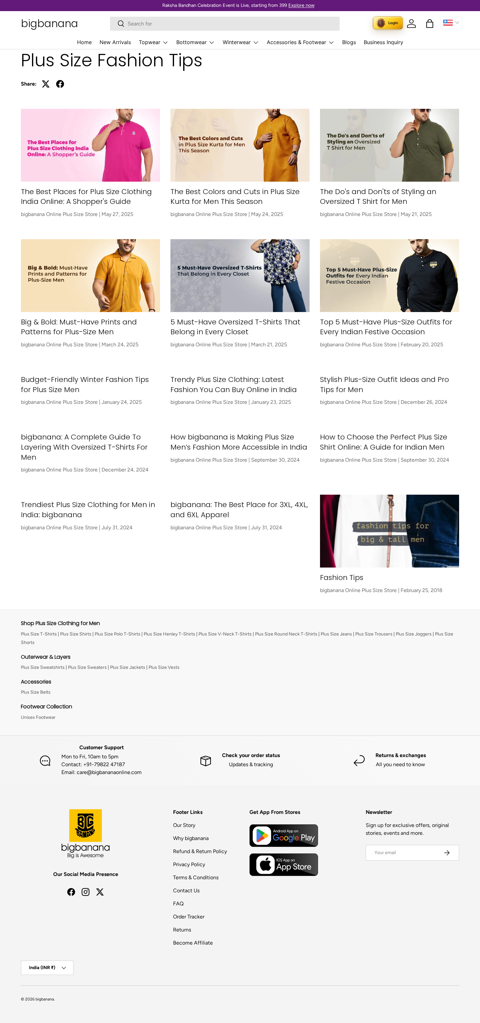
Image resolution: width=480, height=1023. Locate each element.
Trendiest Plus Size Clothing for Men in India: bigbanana (88, 510)
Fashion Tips (341, 577)
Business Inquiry (383, 42)
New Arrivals (115, 42)
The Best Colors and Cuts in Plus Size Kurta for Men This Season (235, 197)
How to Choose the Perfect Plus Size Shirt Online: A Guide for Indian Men (383, 442)
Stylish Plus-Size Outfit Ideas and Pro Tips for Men (384, 384)
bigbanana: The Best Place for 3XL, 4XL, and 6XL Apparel (239, 510)
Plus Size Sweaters (87, 667)
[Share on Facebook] (60, 84)
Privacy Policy (189, 864)
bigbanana (45, 999)
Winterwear (237, 42)
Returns (182, 930)
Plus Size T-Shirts (39, 634)
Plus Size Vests (164, 667)
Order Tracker (188, 917)
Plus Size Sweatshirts (43, 667)
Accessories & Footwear (296, 42)
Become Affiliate (193, 943)
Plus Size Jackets (127, 667)
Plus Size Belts (36, 692)
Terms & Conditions (195, 877)
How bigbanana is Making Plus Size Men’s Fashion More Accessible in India (238, 442)
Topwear (149, 42)
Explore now (301, 5)
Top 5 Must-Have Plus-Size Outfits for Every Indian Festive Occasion (386, 327)
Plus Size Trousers (373, 634)
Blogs (349, 42)
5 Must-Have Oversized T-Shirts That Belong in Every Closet (235, 327)
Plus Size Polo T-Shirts (117, 634)
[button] (430, 23)
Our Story (184, 825)
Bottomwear (191, 42)
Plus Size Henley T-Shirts (169, 634)
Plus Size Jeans (336, 634)
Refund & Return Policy (200, 851)
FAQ (178, 903)
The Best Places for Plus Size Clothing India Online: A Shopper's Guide (86, 197)
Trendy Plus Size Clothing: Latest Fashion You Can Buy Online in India (233, 384)
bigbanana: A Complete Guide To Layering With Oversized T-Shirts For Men (84, 447)
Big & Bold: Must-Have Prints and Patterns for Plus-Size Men (79, 327)
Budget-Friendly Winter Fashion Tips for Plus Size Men (85, 384)
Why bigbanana (191, 838)
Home (84, 42)
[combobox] (225, 24)
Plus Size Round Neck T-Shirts (286, 634)
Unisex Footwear (38, 717)
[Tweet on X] (46, 84)
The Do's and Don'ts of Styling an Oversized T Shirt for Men (378, 197)
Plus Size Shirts (75, 634)
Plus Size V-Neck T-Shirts (225, 634)
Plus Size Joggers (414, 634)
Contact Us (186, 890)
